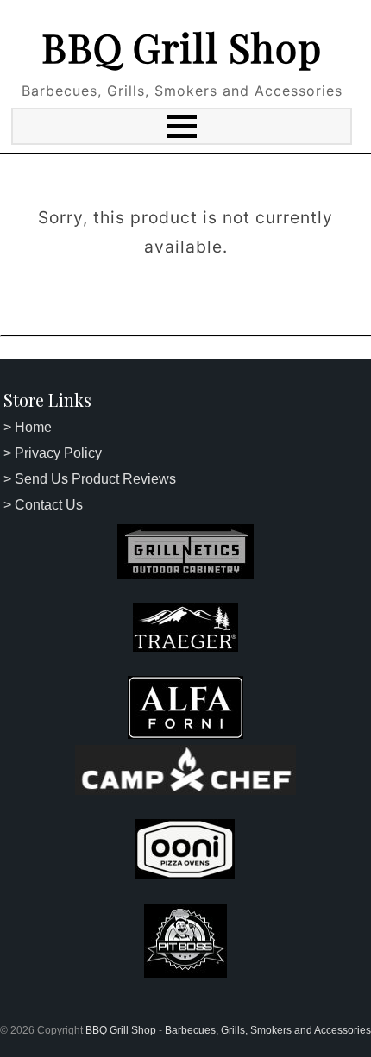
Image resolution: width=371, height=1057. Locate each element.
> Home (27, 427)
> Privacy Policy (52, 453)
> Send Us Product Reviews (89, 479)
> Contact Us (43, 504)
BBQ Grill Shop (181, 46)
